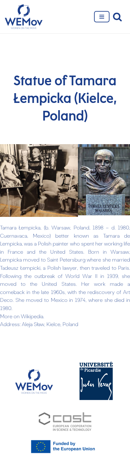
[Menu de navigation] (101, 16)
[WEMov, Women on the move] (24, 16)
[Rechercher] (117, 16)
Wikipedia (32, 316)
